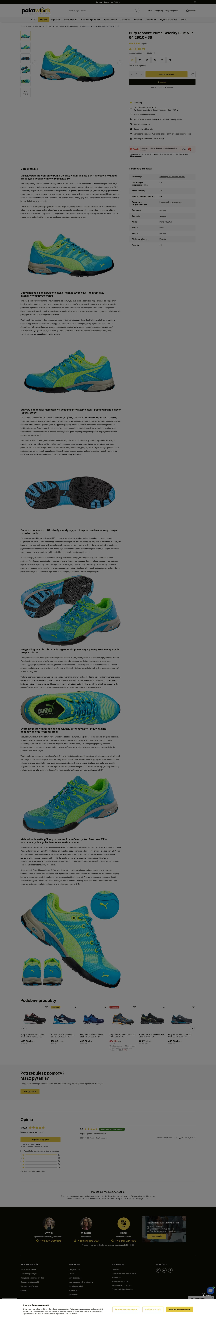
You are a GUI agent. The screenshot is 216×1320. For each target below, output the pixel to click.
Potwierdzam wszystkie (179, 1309)
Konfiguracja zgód (153, 1309)
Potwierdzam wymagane (126, 1309)
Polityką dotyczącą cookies (80, 1309)
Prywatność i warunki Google (66, 1313)
